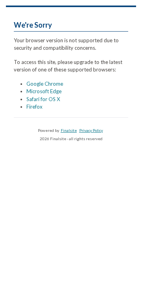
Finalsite (69, 130)
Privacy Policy (91, 130)
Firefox (34, 106)
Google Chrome (44, 84)
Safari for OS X (43, 99)
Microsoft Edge (44, 91)
